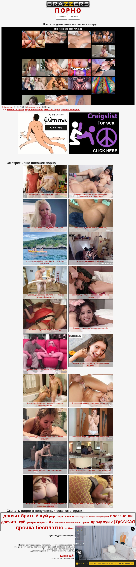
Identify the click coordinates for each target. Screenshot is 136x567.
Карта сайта (68, 555)
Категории (62, 17)
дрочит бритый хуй (25, 515)
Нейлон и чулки (15, 109)
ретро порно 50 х (40, 522)
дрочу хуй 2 (102, 522)
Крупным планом (34, 109)
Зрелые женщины (70, 109)
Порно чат (74, 17)
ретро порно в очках (61, 516)
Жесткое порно (52, 109)
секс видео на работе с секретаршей (92, 517)
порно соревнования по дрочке (72, 522)
